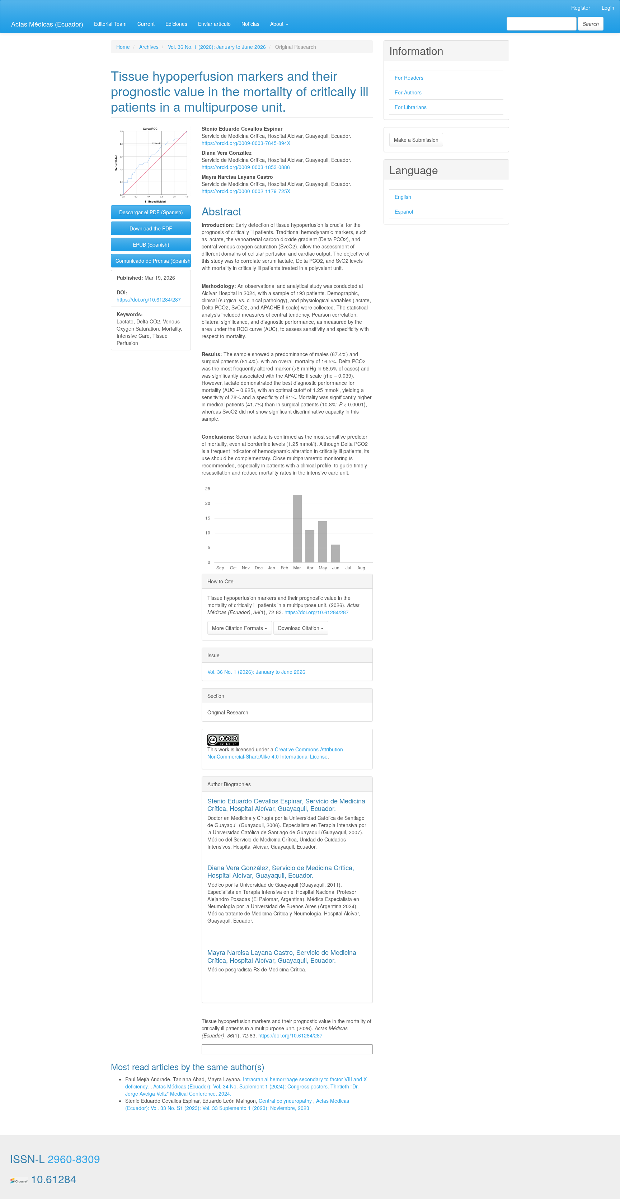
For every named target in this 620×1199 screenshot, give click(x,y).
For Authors (408, 92)
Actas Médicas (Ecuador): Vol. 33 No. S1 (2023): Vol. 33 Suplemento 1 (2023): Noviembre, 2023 (237, 1104)
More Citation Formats (238, 627)
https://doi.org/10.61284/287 (149, 299)
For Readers (409, 77)
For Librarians (411, 107)
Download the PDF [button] (151, 228)
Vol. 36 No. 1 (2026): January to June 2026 (217, 46)
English (403, 196)
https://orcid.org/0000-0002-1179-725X (246, 191)
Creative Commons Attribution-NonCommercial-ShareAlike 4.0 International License (276, 753)
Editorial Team (110, 23)
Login (608, 7)
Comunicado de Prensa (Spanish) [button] (153, 260)
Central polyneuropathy (286, 1100)
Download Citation (299, 627)
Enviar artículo (214, 23)
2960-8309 (74, 1158)
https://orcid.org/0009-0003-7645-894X (246, 142)
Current (146, 23)
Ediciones (176, 23)
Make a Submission (416, 139)
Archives (149, 46)
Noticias (250, 23)
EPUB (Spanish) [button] (151, 244)
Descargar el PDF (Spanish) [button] (151, 212)
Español (404, 211)
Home (123, 46)
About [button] (277, 23)
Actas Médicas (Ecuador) (47, 23)
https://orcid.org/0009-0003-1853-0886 (246, 167)
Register (580, 7)
